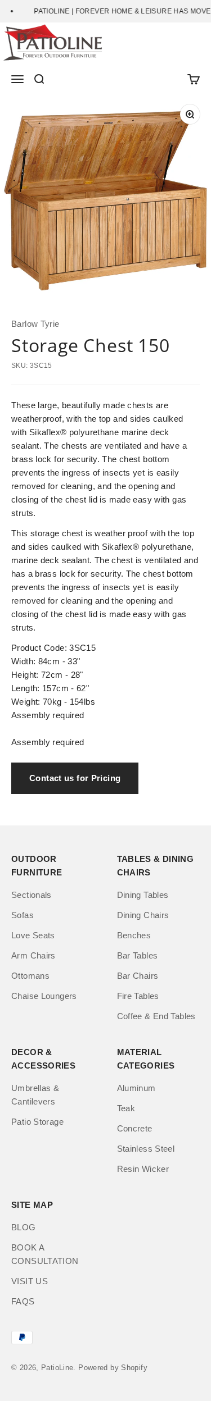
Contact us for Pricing (74, 778)
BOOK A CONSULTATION (45, 1254)
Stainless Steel (146, 1148)
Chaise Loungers (44, 996)
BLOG (23, 1227)
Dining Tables (143, 895)
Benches (134, 935)
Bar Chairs (138, 975)
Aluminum (136, 1088)
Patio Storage (37, 1121)
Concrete (134, 1128)
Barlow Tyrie (35, 323)
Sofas (22, 915)
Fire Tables (138, 996)
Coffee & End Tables (156, 1016)
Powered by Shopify (112, 1367)
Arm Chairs (33, 955)
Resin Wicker (143, 1169)
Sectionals (31, 895)
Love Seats (33, 935)
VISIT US (29, 1281)
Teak (126, 1108)
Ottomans (30, 975)
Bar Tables (137, 955)
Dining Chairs (143, 915)
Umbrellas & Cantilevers (35, 1094)
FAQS (23, 1301)
